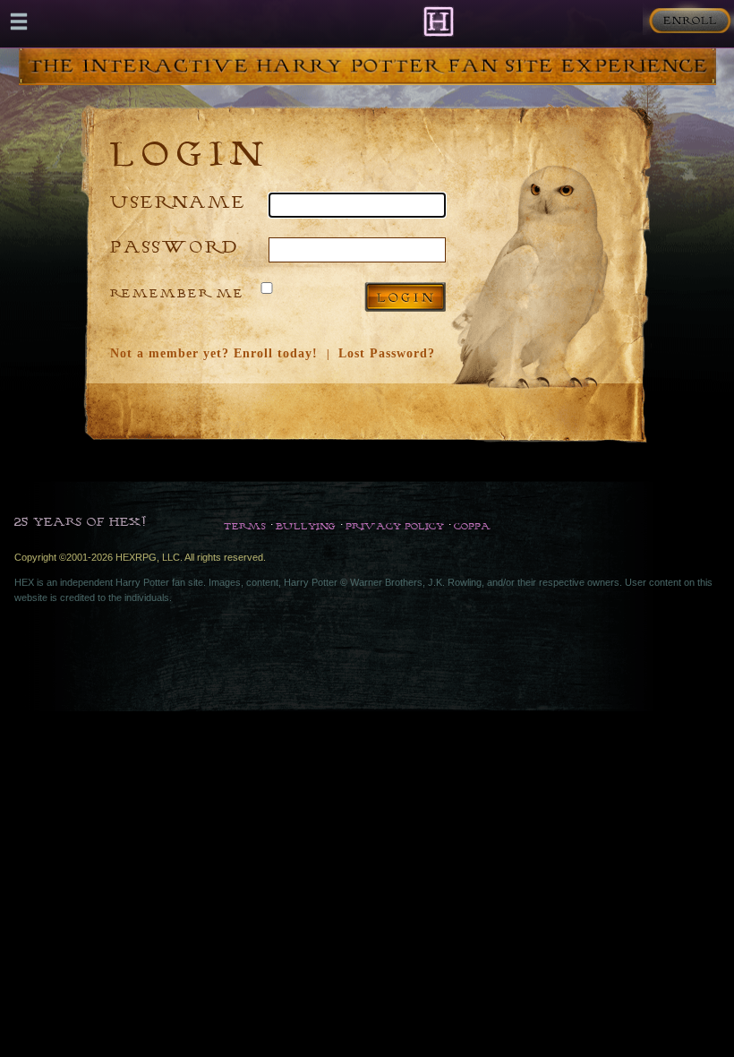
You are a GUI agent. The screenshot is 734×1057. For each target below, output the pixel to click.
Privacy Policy (395, 526)
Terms (245, 526)
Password (174, 246)
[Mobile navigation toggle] (19, 21)
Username (178, 201)
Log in (405, 297)
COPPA (472, 526)
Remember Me (177, 293)
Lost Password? (386, 353)
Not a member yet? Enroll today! (214, 353)
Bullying (306, 526)
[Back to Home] (438, 21)
